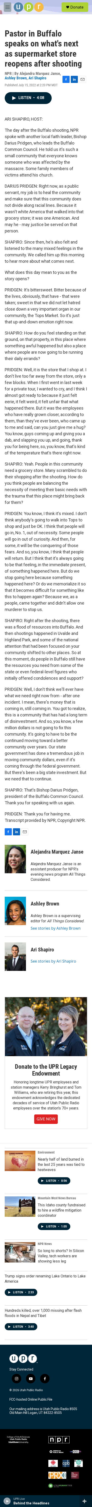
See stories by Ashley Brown (56, 928)
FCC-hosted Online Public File (30, 1399)
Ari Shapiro (37, 78)
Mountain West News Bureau (57, 1198)
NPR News (45, 1244)
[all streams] (85, 1501)
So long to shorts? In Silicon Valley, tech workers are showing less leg (61, 1256)
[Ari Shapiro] (15, 956)
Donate (77, 7)
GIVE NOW (46, 1119)
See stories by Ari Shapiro (53, 961)
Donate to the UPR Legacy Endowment (46, 1070)
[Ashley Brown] (15, 911)
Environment (46, 1152)
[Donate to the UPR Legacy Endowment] (46, 1026)
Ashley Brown (16, 78)
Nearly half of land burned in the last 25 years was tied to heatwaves (61, 1164)
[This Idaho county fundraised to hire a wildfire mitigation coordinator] (20, 1206)
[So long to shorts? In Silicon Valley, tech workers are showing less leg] (20, 1252)
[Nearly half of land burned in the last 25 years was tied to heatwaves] (20, 1161)
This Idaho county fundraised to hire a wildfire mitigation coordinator (61, 1210)
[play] (7, 1501)
